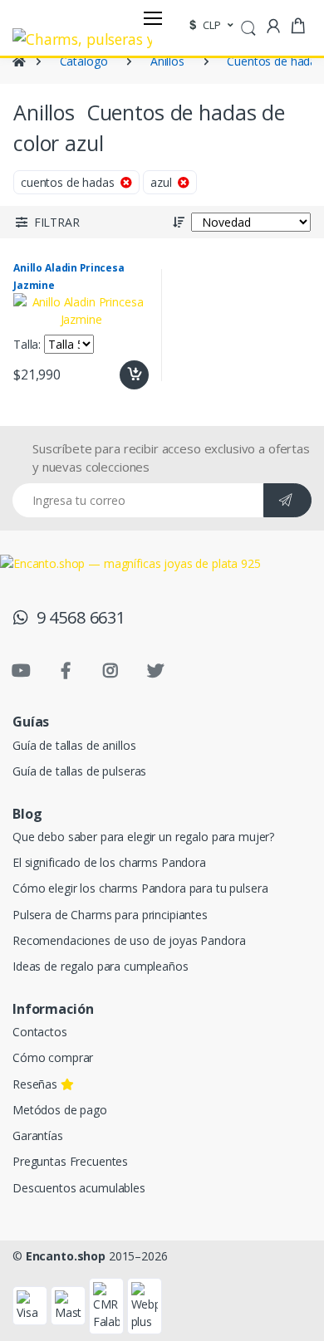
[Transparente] (104, 180)
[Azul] (34, 180)
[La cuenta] (273, 26)
